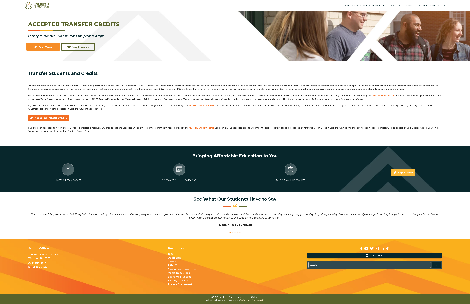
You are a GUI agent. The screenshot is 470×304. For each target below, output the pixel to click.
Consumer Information (182, 269)
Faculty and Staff (179, 280)
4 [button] (237, 232)
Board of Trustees (179, 276)
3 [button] (235, 232)
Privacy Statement (180, 284)
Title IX (172, 265)
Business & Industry (433, 5)
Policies (172, 261)
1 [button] (230, 232)
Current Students (369, 5)
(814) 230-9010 (37, 263)
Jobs (171, 254)
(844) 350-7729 (37, 266)
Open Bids (174, 258)
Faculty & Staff (390, 5)
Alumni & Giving (410, 5)
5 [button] (240, 232)
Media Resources (179, 273)
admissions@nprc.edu (383, 95)
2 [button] (232, 232)
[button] (436, 265)
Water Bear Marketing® (252, 300)
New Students (348, 5)
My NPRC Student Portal (201, 105)
